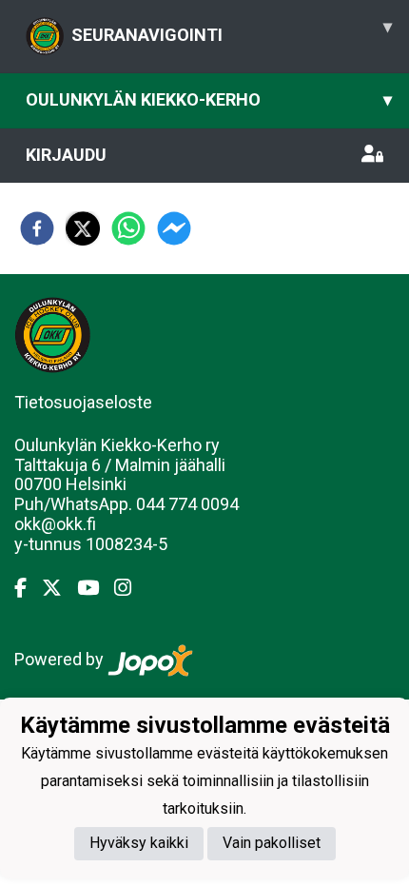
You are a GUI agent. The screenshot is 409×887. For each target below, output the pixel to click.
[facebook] (37, 228)
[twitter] (83, 228)
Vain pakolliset (272, 843)
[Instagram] (130, 588)
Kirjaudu (66, 155)
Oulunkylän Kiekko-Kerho (209, 99)
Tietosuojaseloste (83, 402)
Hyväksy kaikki (138, 843)
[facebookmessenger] (174, 228)
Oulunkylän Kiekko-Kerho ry (117, 445)
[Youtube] (95, 588)
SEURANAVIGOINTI (231, 30)
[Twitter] (59, 588)
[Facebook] (28, 588)
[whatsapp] (128, 228)
